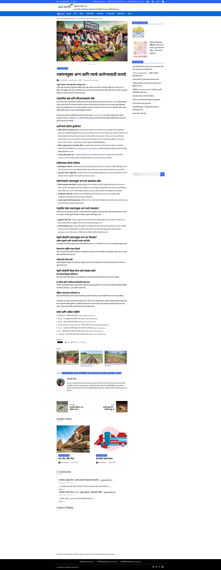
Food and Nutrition (62, 68)
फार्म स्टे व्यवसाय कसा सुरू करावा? (142, 103)
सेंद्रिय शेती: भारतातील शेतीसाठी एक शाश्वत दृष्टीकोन (68, 364)
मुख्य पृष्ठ (69, 14)
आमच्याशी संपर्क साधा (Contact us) (135, 1)
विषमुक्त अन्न (118, 373)
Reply (60, 489)
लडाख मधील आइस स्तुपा (139, 113)
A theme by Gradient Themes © (68, 567)
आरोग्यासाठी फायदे (95, 373)
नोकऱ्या (129, 14)
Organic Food (83, 373)
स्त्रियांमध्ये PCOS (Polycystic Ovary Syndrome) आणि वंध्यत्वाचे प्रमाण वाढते (91, 148)
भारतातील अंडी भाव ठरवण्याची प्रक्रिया (143, 96)
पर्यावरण (81, 14)
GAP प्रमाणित (74, 288)
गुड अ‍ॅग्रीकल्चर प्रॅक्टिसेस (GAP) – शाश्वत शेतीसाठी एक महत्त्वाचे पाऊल (90, 365)
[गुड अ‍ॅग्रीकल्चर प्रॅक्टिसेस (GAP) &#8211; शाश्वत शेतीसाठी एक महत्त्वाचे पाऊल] (92, 357)
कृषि (75, 14)
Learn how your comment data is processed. (99, 554)
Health (76, 373)
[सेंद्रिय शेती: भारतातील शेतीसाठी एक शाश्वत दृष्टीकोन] (68, 357)
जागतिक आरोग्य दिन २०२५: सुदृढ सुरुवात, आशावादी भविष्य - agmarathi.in (87, 492)
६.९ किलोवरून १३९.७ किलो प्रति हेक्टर (79, 118)
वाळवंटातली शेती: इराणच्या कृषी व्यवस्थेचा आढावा (146, 79)
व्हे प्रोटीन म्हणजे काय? (105, 458)
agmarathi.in (80, 5)
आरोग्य (89, 373)
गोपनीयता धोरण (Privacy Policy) (116, 1)
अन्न (122, 87)
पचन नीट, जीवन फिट (66, 458)
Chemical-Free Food (67, 373)
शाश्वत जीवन (100, 14)
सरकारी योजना (121, 14)
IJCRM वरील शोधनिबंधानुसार (96, 142)
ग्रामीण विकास (90, 14)
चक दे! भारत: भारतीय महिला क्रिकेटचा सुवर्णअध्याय (146, 100)
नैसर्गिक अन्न (103, 373)
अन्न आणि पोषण (110, 14)
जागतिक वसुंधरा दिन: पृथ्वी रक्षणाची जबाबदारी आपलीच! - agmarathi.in (85, 480)
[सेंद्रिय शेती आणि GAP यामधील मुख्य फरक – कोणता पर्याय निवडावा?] (116, 357)
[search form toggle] (162, 13)
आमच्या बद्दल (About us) (99, 1)
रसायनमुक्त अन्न (110, 373)
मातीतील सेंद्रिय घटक (62, 110)
